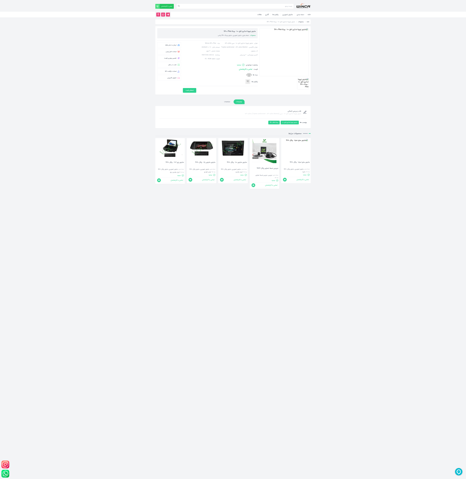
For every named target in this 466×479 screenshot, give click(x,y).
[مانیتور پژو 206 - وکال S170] (175, 166)
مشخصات (227, 102)
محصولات (301, 22)
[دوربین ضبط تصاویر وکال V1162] (267, 171)
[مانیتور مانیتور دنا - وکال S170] (237, 166)
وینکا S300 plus (274, 122)
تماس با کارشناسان (245, 69)
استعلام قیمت (189, 90)
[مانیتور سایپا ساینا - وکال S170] (300, 165)
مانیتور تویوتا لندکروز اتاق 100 (289, 122)
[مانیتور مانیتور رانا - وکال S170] (205, 166)
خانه (308, 22)
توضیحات (239, 102)
